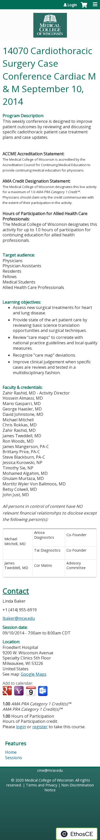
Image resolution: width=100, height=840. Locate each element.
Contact (16, 591)
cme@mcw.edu (50, 770)
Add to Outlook (43, 691)
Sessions (13, 757)
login (21, 727)
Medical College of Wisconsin (49, 780)
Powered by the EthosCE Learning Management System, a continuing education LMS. (76, 834)
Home (11, 752)
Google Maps (33, 674)
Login (72, 5)
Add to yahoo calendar (19, 691)
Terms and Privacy (41, 785)
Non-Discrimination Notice (69, 787)
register (40, 727)
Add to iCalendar (31, 691)
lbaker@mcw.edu (19, 618)
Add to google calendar (8, 691)
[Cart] (84, 7)
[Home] (50, 23)
